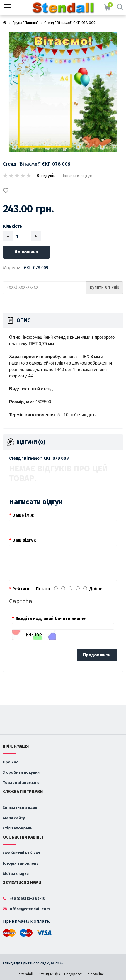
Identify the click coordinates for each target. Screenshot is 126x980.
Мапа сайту (14, 818)
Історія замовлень (21, 863)
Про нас (10, 762)
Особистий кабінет (21, 853)
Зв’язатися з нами (20, 807)
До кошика (26, 251)
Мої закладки (16, 873)
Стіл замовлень (18, 828)
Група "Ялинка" (25, 23)
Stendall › (27, 974)
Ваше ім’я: (23, 515)
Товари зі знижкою (21, 782)
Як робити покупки (21, 772)
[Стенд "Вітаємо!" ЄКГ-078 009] (63, 92)
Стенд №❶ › (49, 974)
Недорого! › (74, 974)
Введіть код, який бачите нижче (50, 618)
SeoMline (96, 974)
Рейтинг (21, 588)
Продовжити (97, 654)
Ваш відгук (24, 540)
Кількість (12, 226)
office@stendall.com (29, 909)
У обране (7, 191)
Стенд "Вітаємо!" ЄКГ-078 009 (70, 23)
